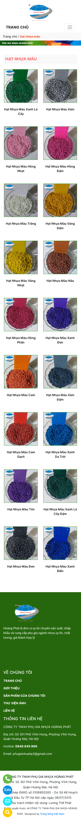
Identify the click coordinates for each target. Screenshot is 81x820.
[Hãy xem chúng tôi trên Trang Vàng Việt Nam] (5, 812)
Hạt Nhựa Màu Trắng (21, 223)
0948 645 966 (26, 746)
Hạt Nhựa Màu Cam (21, 395)
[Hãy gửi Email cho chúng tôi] (5, 801)
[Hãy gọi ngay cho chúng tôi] (5, 778)
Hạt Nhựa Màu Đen (21, 566)
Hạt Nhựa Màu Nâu (60, 281)
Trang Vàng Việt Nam (52, 813)
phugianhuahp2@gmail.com (32, 754)
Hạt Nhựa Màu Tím (20, 509)
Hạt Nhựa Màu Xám (60, 109)
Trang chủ (10, 36)
